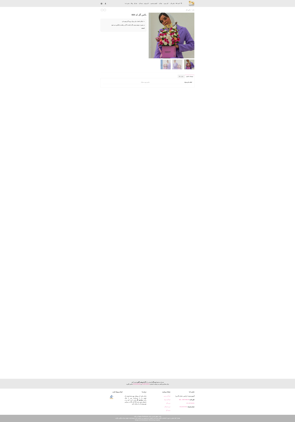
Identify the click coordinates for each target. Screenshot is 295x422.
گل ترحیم (166, 3)
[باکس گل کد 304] (147, 139)
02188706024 (145, 384)
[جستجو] (181, 3)
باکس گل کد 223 (186, 372)
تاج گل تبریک (167, 399)
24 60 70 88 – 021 (184, 399)
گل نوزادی (146, 3)
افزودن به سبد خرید (185, 187)
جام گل (135, 3)
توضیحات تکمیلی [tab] (189, 76)
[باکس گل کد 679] (147, 233)
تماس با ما (127, 3)
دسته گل (141, 3)
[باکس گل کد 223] (147, 327)
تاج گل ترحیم (167, 396)
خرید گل (168, 403)
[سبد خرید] (101, 3)
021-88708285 (190, 403)
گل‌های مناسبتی (153, 3)
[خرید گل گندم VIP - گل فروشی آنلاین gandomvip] (189, 3)
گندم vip (178, 3)
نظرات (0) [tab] (181, 76)
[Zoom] (192, 56)
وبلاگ (132, 3)
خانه (193, 10)
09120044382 (137, 384)
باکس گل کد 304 (186, 183)
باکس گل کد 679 (186, 277)
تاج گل (160, 3)
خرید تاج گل (167, 406)
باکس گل (172, 3)
